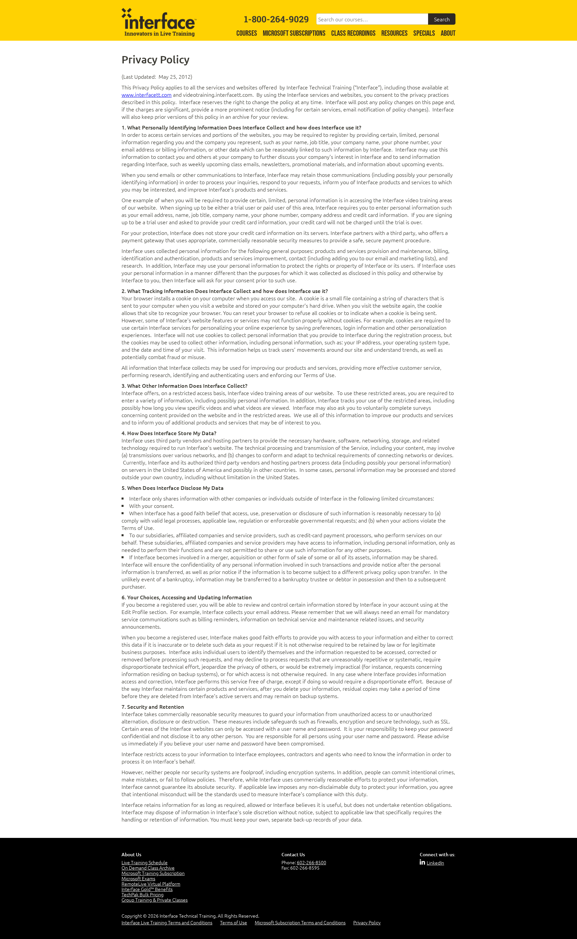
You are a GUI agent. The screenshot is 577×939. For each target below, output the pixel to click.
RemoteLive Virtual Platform (151, 883)
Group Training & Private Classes (155, 899)
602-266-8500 (311, 862)
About (448, 33)
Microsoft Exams (138, 878)
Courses (246, 33)
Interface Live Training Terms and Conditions (167, 922)
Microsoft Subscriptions (294, 33)
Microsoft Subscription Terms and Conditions (300, 922)
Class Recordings (353, 33)
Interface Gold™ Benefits (147, 889)
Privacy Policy (367, 922)
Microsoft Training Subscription (153, 873)
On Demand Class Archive (148, 867)
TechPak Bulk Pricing (143, 894)
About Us (131, 854)
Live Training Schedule (145, 862)
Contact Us (293, 854)
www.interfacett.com (147, 94)
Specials (424, 33)
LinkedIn (435, 862)
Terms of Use (233, 922)
